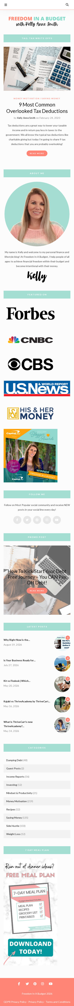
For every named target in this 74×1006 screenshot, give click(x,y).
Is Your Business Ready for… (20, 660)
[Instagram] (52, 4)
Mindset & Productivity (19, 792)
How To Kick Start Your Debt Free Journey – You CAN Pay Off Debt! (37, 576)
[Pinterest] (46, 4)
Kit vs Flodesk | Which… (17, 680)
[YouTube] (59, 4)
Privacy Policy (36, 1001)
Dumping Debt (14, 760)
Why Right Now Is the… (17, 639)
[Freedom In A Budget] (37, 21)
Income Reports (15, 776)
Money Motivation (27, 98)
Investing (11, 784)
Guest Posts (13, 768)
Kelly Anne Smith (26, 117)
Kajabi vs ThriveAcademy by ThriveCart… (27, 701)
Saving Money (51, 98)
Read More (37, 153)
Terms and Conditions (58, 1001)
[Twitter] (39, 4)
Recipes (10, 809)
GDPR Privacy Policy (15, 1001)
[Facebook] (32, 4)
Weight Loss (13, 834)
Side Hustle (12, 825)
